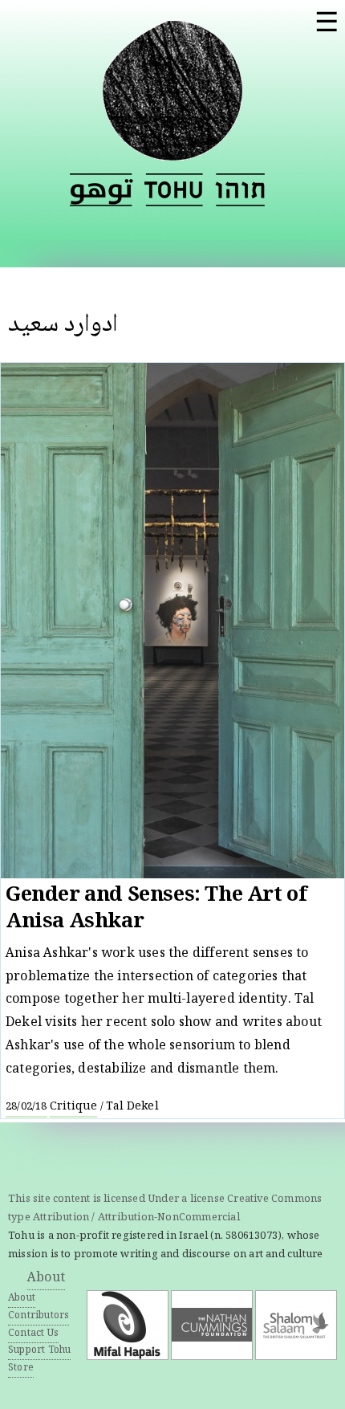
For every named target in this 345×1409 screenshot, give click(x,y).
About (46, 1278)
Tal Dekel (132, 1107)
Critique (74, 1107)
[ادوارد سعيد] (101, 189)
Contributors (38, 1316)
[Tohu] (172, 151)
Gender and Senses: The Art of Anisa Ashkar (156, 910)
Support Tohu (39, 1350)
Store (21, 1368)
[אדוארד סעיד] (240, 189)
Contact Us (33, 1334)
